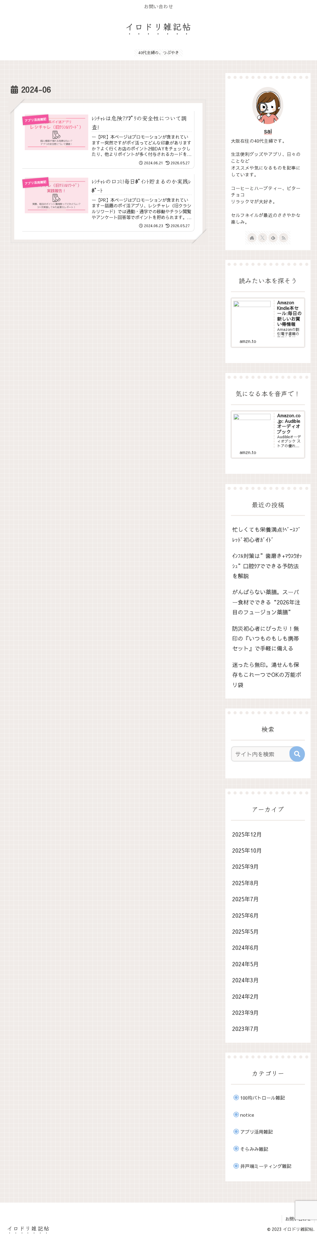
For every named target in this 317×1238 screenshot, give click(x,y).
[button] (297, 754)
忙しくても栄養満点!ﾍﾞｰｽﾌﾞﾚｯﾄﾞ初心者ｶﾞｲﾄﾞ (266, 534)
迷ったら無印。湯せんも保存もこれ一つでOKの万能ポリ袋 (266, 675)
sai (268, 131)
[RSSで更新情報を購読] (284, 238)
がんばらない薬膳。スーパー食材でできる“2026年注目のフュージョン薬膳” (266, 602)
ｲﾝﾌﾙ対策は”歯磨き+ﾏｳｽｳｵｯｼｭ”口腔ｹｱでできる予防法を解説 (267, 566)
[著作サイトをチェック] (252, 238)
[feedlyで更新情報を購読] (273, 238)
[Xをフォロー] (262, 238)
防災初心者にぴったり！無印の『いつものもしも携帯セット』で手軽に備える (265, 638)
